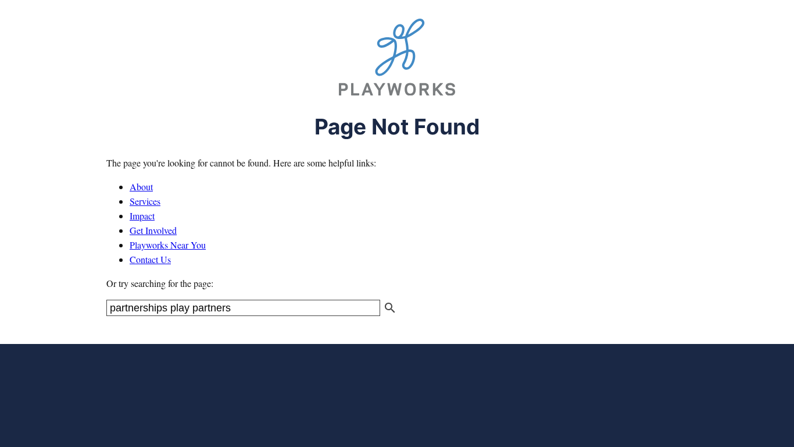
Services (145, 201)
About (141, 186)
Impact (142, 216)
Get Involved (153, 230)
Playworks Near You (168, 245)
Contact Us (150, 259)
